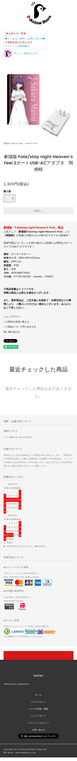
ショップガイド (12, 316)
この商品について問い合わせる (20, 327)
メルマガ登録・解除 (38, 709)
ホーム (38, 695)
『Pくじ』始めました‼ (25, 53)
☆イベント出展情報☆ (17, 46)
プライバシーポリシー (38, 723)
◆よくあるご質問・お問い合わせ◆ (25, 38)
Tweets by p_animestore (16, 684)
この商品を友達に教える (16, 322)
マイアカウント (38, 702)
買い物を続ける (12, 332)
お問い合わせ (38, 730)
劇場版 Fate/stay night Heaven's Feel (20, 143)
